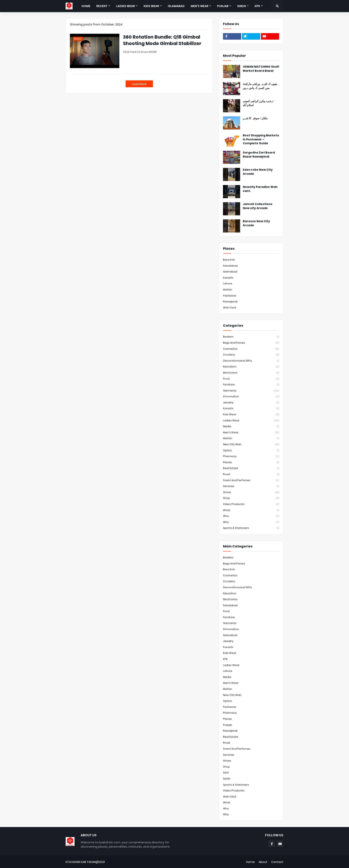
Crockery (251, 355)
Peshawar (229, 296)
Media (251, 426)
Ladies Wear (251, 420)
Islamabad (230, 272)
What (251, 510)
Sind (226, 772)
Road (251, 474)
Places (251, 462)
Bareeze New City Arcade (256, 223)
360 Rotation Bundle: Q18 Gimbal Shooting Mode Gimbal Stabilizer (162, 40)
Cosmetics (251, 349)
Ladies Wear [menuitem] (125, 6)
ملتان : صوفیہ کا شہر (255, 118)
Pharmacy (251, 456)
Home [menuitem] (86, 6)
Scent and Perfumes (251, 480)
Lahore (227, 283)
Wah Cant (229, 307)
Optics (251, 450)
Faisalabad (230, 266)
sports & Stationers (251, 528)
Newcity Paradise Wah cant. (260, 189)
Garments (251, 390)
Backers (251, 337)
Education (251, 366)
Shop (251, 498)
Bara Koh (229, 260)
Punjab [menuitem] (222, 6)
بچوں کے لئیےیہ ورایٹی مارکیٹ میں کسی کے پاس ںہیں (260, 86)
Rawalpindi (230, 301)
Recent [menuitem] (101, 6)
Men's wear (251, 432)
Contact (277, 862)
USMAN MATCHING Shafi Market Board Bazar (261, 69)
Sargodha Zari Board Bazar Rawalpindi (259, 155)
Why (251, 522)
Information (251, 396)
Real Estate (251, 468)
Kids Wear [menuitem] (151, 6)
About (263, 862)
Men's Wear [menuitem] (199, 6)
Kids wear (251, 414)
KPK (225, 659)
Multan (227, 289)
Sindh (226, 779)
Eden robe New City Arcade (258, 172)
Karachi (228, 278)
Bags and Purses (251, 343)
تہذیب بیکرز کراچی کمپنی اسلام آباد (258, 103)
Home (250, 862)
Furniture (251, 384)
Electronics (251, 373)
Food (251, 379)
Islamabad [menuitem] (176, 6)
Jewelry (251, 402)
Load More (139, 84)
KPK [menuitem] (257, 6)
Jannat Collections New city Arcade (257, 206)
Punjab (227, 725)
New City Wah (251, 444)
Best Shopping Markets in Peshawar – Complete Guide (261, 139)
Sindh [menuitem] (241, 6)
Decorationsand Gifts (251, 361)
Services (251, 486)
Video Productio (251, 504)
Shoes (251, 492)
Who (251, 516)
